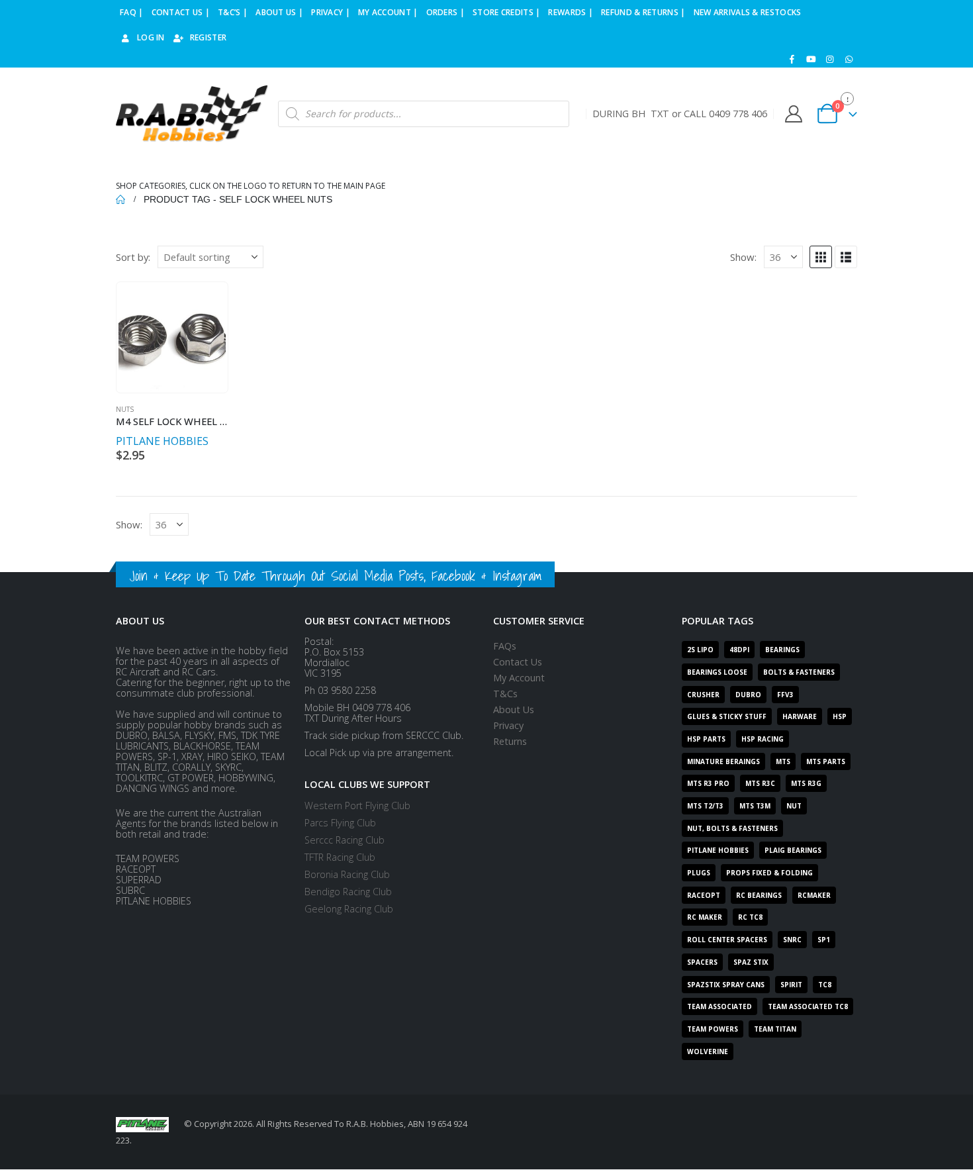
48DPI (739, 649)
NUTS (125, 409)
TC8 (824, 984)
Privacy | (330, 12)
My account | (388, 12)
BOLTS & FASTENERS (799, 672)
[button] (821, 257)
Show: (743, 257)
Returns (510, 741)
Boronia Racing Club (347, 874)
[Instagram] (830, 59)
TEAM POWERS (712, 1029)
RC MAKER (704, 917)
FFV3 (785, 694)
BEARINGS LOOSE (717, 672)
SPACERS (702, 962)
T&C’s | (233, 12)
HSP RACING (762, 739)
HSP (840, 716)
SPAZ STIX (750, 962)
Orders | (445, 12)
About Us (513, 709)
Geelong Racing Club (348, 908)
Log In (151, 37)
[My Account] (793, 113)
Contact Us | (181, 12)
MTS (783, 761)
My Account (519, 677)
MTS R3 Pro (708, 783)
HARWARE (799, 716)
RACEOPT (703, 895)
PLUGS (698, 872)
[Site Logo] (192, 114)
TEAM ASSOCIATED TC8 (808, 1006)
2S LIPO (700, 649)
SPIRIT (791, 984)
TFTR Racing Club (339, 857)
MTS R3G (806, 783)
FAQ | (132, 12)
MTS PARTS (825, 761)
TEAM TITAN (775, 1029)
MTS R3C (760, 783)
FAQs (504, 646)
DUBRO (748, 694)
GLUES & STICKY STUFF (726, 716)
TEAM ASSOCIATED (719, 1006)
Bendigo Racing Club (348, 891)
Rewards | (570, 12)
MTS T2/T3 (705, 805)
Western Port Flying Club (357, 805)
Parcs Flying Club (340, 822)
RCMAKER (814, 895)
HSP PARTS (706, 739)
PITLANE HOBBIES (162, 441)
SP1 (823, 939)
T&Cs (505, 693)
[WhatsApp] (848, 59)
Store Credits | (507, 12)
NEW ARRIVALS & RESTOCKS (748, 12)
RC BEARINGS (759, 895)
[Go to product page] (171, 338)
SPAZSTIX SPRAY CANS (725, 984)
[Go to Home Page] (120, 199)
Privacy (508, 725)
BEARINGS (782, 649)
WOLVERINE (707, 1051)
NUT (794, 805)
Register (208, 37)
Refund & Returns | (643, 12)
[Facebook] (792, 59)
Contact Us (517, 662)
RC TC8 (750, 917)
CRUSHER (703, 694)
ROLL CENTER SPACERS (727, 939)
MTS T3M (754, 805)
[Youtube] (810, 59)
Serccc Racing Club (344, 840)
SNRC (792, 939)
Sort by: (133, 257)
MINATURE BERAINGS (723, 761)
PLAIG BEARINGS (792, 850)
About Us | (279, 12)
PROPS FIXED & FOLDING (769, 872)
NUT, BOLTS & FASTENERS (732, 828)
